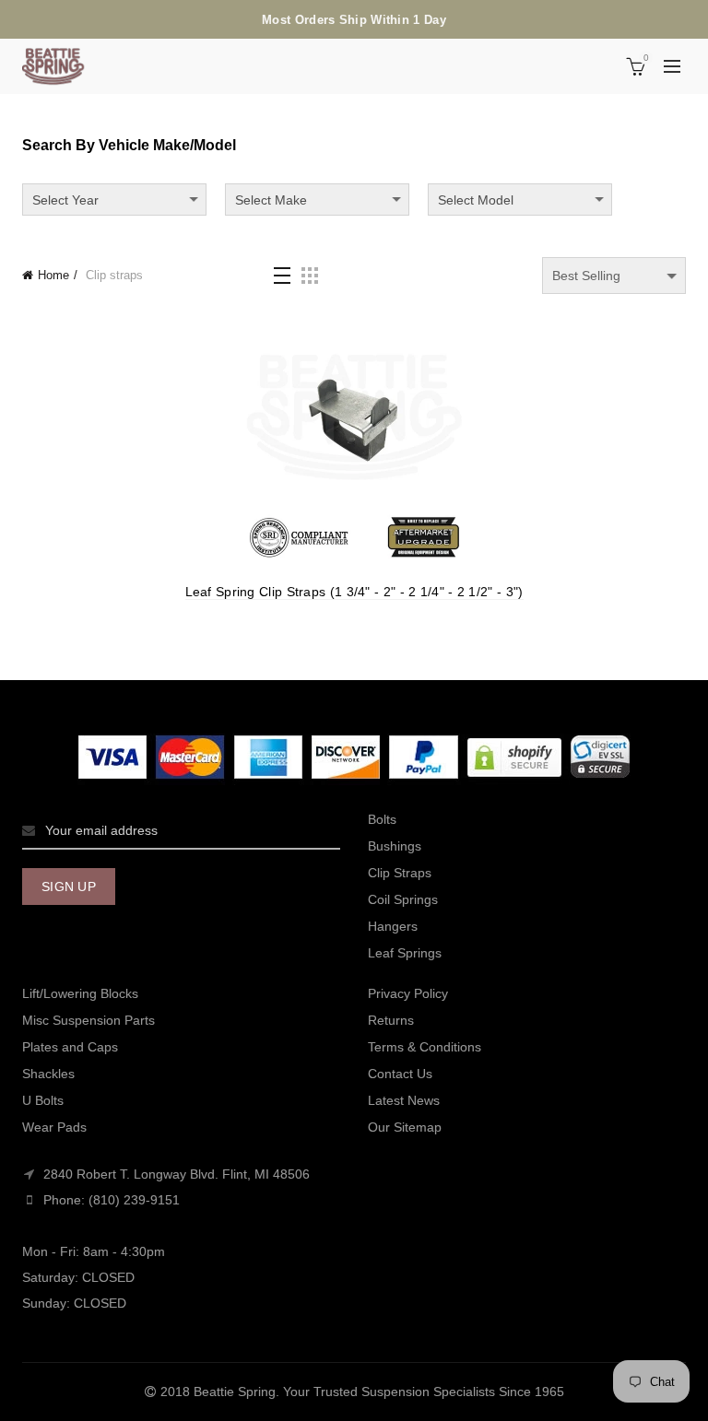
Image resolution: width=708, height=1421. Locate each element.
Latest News (404, 1100)
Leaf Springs (405, 952)
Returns (391, 1020)
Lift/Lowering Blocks (80, 993)
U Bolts (43, 1100)
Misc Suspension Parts (88, 1020)
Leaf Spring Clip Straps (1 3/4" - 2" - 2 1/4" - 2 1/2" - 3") (354, 591)
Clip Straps (399, 872)
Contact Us (400, 1073)
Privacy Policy (408, 993)
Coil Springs (403, 899)
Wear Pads (54, 1127)
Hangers (393, 926)
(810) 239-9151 (134, 1199)
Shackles (48, 1073)
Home (53, 275)
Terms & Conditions (424, 1046)
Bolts (382, 819)
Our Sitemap (405, 1127)
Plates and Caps (70, 1046)
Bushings (394, 846)
